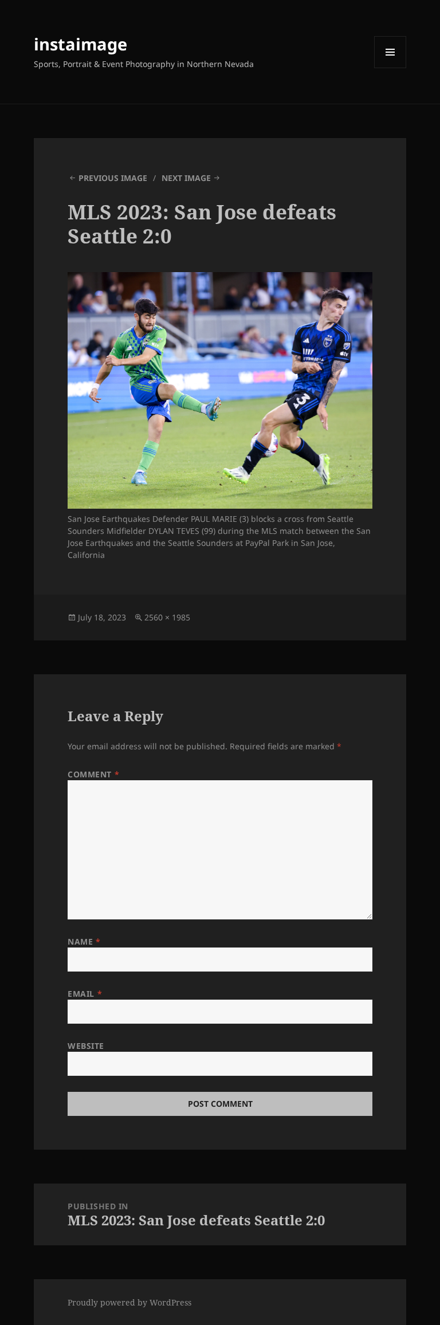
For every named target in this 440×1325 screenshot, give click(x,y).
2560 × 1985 (167, 617)
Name (84, 941)
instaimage (80, 44)
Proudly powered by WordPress (129, 1302)
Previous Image (112, 177)
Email (85, 993)
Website (86, 1045)
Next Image (186, 177)
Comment (93, 774)
